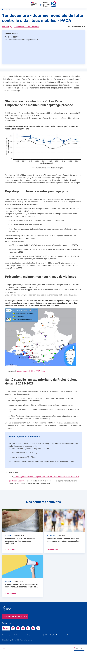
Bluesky (33, 628)
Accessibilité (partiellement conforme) (32, 635)
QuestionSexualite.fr (16, 481)
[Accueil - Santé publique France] (43, 4)
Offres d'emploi (50, 635)
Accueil (4, 10)
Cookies (16, 635)
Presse (11, 10)
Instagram (38, 628)
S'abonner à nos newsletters (15, 617)
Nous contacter (61, 635)
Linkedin (28, 628)
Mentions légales (7, 635)
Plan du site (70, 635)
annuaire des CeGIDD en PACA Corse (31, 371)
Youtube (23, 628)
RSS (7, 628)
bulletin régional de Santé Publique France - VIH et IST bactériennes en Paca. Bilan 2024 (46, 476)
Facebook (18, 628)
